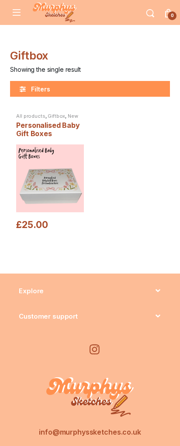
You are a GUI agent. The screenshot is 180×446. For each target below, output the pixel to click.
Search (150, 13)
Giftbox (56, 116)
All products (30, 116)
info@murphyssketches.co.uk (90, 432)
